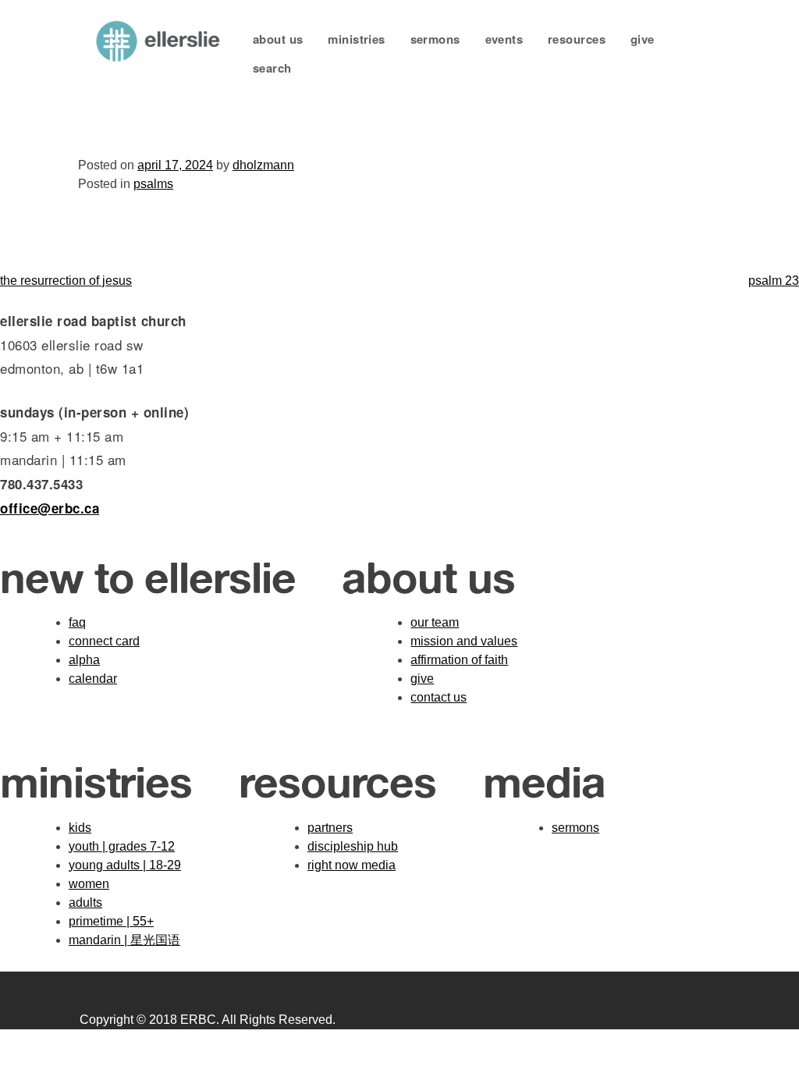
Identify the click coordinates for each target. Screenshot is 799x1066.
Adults (85, 902)
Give (642, 39)
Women (89, 883)
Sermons (435, 39)
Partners (330, 827)
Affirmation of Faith (459, 659)
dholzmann (263, 165)
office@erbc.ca (49, 508)
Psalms (153, 183)
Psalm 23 (773, 280)
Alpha (84, 659)
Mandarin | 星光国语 (124, 940)
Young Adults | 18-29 (125, 865)
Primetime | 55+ (111, 921)
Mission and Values (463, 641)
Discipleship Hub (352, 846)
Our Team (434, 622)
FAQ (77, 622)
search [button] (272, 67)
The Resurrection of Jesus (66, 280)
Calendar (93, 678)
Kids (80, 827)
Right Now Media (351, 865)
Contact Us (438, 697)
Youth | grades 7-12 (122, 846)
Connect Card (104, 641)
